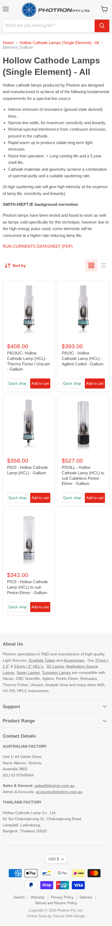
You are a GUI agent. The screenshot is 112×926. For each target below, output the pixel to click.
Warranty (38, 897)
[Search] (102, 26)
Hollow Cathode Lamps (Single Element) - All (59, 42)
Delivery (86, 897)
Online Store (37, 916)
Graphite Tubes (42, 660)
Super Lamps (28, 672)
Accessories (74, 660)
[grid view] (91, 265)
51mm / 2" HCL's (28, 666)
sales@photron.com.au (54, 785)
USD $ (53, 859)
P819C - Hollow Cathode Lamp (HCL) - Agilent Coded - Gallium (83, 358)
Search (19, 897)
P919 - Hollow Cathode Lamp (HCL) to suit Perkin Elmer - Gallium (27, 587)
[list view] (103, 265)
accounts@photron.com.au (59, 792)
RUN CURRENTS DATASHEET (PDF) (38, 246)
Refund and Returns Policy (56, 903)
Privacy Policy (62, 897)
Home (8, 42)
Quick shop (17, 383)
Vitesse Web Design (69, 916)
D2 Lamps (55, 666)
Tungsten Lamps (56, 672)
